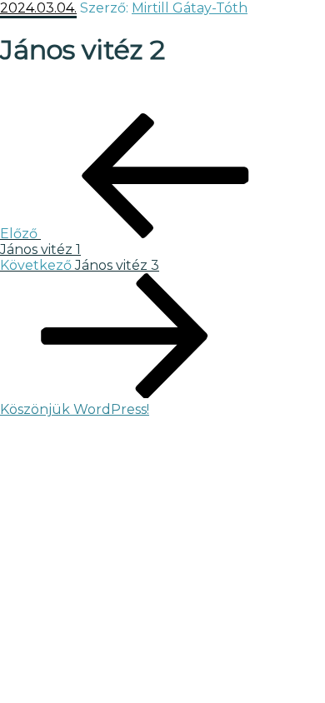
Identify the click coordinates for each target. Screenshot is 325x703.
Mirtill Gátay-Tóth (190, 8)
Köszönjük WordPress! (74, 409)
